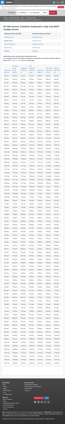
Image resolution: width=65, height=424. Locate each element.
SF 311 (4, 392)
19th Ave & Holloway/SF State (49, 70)
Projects (5, 388)
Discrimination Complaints (31, 384)
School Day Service (9, 44)
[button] (54, 2)
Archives (5, 409)
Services (5, 386)
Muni (22, 18)
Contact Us (27, 390)
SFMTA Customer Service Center (33, 386)
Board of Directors (7, 399)
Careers (5, 401)
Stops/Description (15, 60)
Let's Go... (53, 12)
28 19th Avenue (31, 18)
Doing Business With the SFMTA (11, 403)
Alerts (2, 6)
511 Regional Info (7, 394)
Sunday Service (36, 40)
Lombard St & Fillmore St (24, 70)
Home (5, 18)
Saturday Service (9, 37)
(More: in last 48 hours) (9, 8)
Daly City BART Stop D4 (57, 70)
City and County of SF (8, 405)
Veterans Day (8, 47)
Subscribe (61, 7)
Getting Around (14, 18)
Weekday (6, 51)
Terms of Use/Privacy (8, 407)
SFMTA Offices (28, 388)
